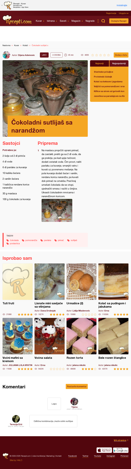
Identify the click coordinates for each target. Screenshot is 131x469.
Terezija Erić (16, 424)
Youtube (97, 456)
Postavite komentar (76, 386)
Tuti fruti (18, 289)
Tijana (74, 407)
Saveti (63, 21)
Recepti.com (17, 20)
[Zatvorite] (2, 5)
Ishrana (51, 21)
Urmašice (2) (82, 289)
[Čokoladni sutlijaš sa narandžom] (61, 210)
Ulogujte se (123, 13)
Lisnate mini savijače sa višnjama (50, 289)
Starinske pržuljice (103, 72)
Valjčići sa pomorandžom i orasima (109, 86)
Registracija (111, 13)
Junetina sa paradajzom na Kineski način (109, 96)
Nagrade (90, 21)
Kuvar (39, 21)
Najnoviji (99, 63)
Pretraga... (103, 21)
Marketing (50, 456)
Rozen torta (82, 344)
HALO (19, 460)
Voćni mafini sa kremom (18, 344)
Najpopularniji (119, 63)
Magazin (76, 21)
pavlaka (47, 240)
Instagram (111, 456)
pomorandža (31, 240)
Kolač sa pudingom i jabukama (113, 289)
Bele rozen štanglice (113, 344)
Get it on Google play (120, 450)
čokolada (14, 240)
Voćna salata (50, 344)
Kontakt (59, 456)
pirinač (61, 240)
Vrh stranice (120, 440)
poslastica (15, 243)
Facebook (72, 456)
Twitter (85, 456)
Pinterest (124, 456)
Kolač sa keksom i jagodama (108, 81)
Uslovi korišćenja (38, 456)
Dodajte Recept (119, 21)
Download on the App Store (104, 450)
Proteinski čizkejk (103, 76)
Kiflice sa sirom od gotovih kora (109, 91)
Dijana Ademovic (26, 55)
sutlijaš (74, 240)
